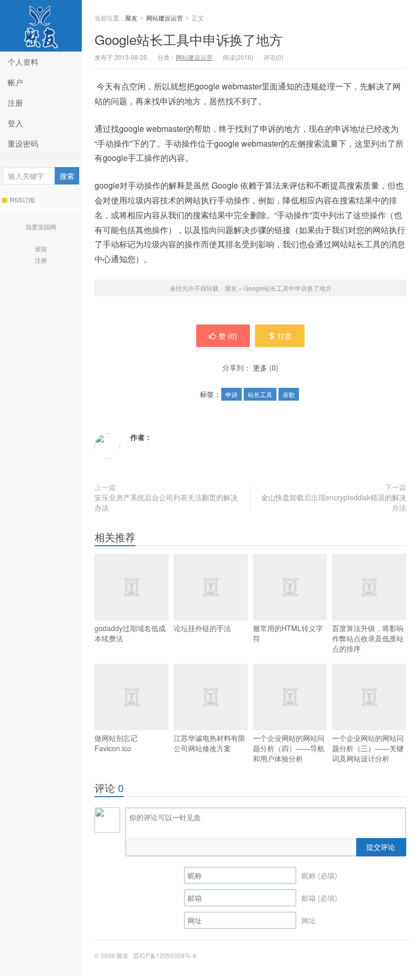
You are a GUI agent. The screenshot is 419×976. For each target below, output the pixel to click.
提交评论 (380, 847)
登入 (15, 123)
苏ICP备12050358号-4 (164, 955)
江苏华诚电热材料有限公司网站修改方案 (209, 743)
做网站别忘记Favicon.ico (116, 743)
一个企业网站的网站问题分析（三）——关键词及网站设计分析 (368, 748)
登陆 (41, 248)
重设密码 (23, 143)
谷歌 (289, 394)
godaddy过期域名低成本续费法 (130, 633)
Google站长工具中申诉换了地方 (189, 39)
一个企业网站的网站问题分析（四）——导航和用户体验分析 (288, 748)
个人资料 (23, 61)
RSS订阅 (22, 199)
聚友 (41, 26)
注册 (15, 102)
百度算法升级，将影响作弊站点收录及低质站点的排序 (368, 638)
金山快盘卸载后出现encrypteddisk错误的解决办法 (333, 502)
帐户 (15, 82)
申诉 (231, 394)
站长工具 (260, 394)
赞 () (228, 336)
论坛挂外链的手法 (202, 628)
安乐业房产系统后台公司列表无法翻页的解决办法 (166, 502)
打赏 (284, 336)
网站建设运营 (164, 17)
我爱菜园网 (41, 226)
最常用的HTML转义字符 (288, 633)
